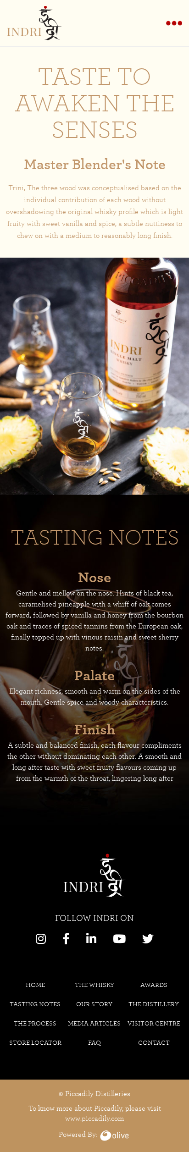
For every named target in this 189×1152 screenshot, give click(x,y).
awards (153, 985)
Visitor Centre (154, 1023)
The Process (35, 1023)
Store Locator (35, 1042)
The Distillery (153, 1004)
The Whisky (94, 985)
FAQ (94, 1042)
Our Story (94, 1004)
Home (35, 985)
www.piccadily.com (94, 1118)
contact (154, 1042)
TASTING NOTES (35, 1004)
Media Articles (94, 1023)
